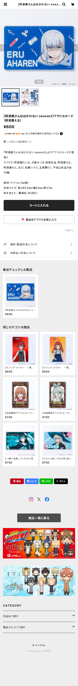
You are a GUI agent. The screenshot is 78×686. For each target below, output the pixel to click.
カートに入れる (39, 205)
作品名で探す (11, 616)
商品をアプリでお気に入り (40, 219)
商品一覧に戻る (39, 518)
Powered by (35, 651)
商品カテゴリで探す (14, 627)
